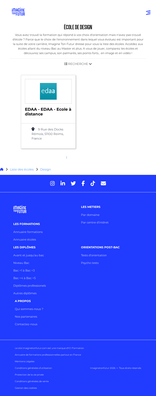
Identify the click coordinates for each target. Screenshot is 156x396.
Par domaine (90, 215)
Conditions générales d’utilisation (33, 368)
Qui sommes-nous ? (29, 309)
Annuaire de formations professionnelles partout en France (48, 354)
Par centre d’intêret (95, 222)
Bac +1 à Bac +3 (24, 270)
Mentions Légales (24, 361)
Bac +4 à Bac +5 (24, 278)
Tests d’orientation (94, 255)
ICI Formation (76, 348)
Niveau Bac (21, 263)
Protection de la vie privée (29, 374)
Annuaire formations (28, 232)
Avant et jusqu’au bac (28, 255)
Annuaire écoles (24, 239)
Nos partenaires (26, 316)
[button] (78, 63)
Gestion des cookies (26, 388)
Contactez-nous (26, 324)
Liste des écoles (22, 169)
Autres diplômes (25, 293)
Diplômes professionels (29, 285)
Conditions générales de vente (32, 381)
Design (45, 169)
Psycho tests (90, 263)
